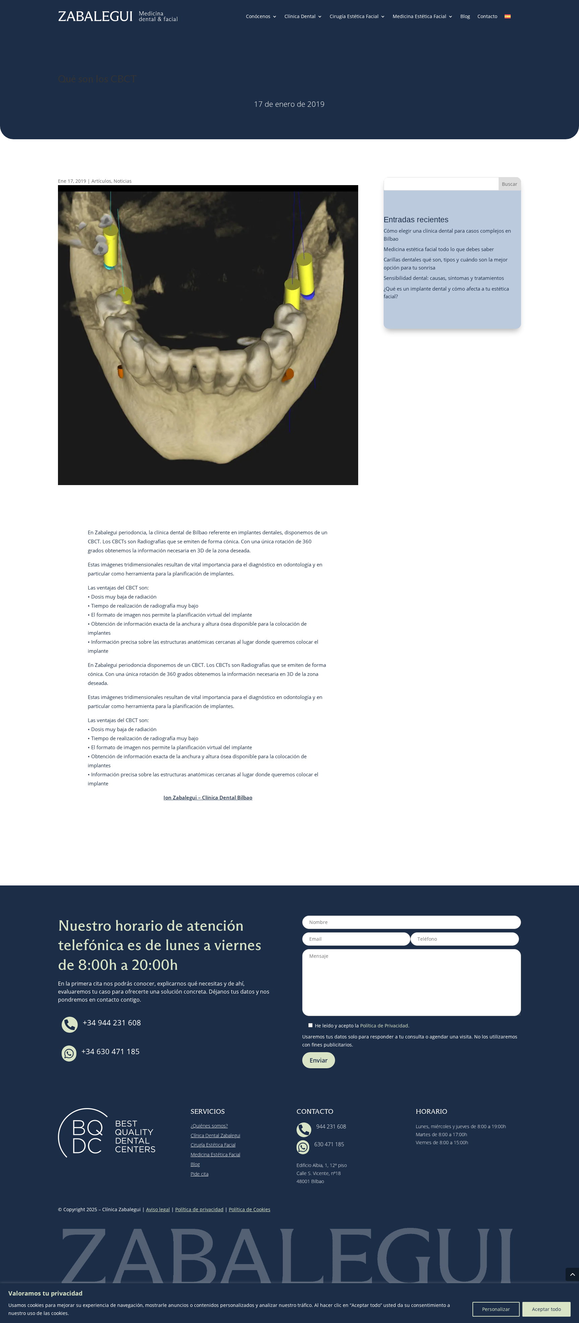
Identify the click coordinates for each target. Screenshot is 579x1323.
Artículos (101, 181)
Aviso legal (158, 1209)
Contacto (487, 16)
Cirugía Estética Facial (354, 16)
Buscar (509, 184)
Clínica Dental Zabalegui (215, 1135)
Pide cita (199, 1174)
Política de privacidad (199, 1209)
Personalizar (496, 1309)
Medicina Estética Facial (419, 16)
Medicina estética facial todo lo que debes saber (439, 249)
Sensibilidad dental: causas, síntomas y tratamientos (444, 278)
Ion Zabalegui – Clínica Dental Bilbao (208, 797)
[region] (289, 1303)
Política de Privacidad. (384, 1025)
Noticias (123, 181)
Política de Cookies (249, 1209)
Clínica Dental (300, 16)
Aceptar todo (546, 1309)
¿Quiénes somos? (209, 1125)
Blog (465, 16)
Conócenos (258, 16)
